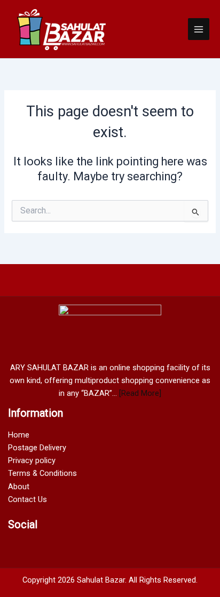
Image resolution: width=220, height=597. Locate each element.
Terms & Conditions (42, 473)
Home (18, 435)
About (18, 486)
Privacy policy (32, 460)
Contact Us (27, 499)
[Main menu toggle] (198, 28)
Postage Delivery (37, 447)
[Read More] (140, 393)
